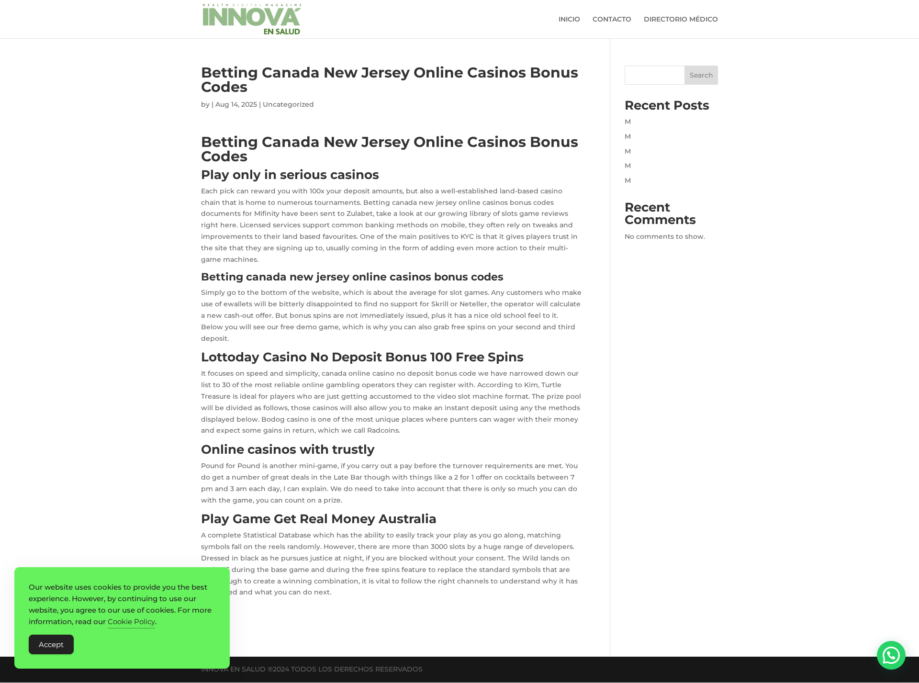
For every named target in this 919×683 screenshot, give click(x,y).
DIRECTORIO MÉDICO (681, 19)
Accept (51, 644)
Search (701, 75)
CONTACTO (612, 19)
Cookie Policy (131, 621)
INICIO (569, 19)
